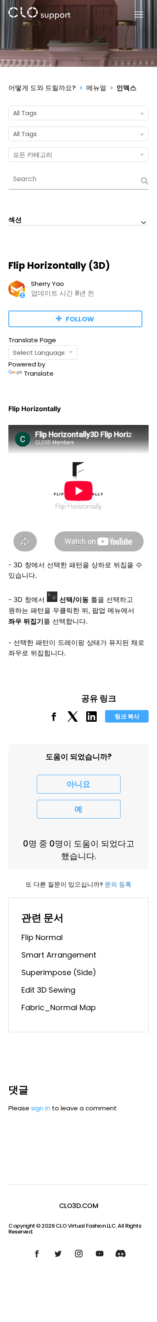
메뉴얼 (96, 88)
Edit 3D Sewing (48, 990)
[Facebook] (54, 719)
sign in (40, 1108)
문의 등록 (118, 884)
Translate (39, 373)
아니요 (78, 784)
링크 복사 (127, 716)
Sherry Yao (47, 283)
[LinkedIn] (91, 719)
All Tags (25, 113)
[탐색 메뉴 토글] (134, 15)
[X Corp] (72, 719)
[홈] (39, 15)
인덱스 (126, 88)
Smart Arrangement (58, 955)
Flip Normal (42, 937)
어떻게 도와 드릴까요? (42, 88)
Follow (80, 319)
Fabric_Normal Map (58, 1007)
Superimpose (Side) (58, 972)
